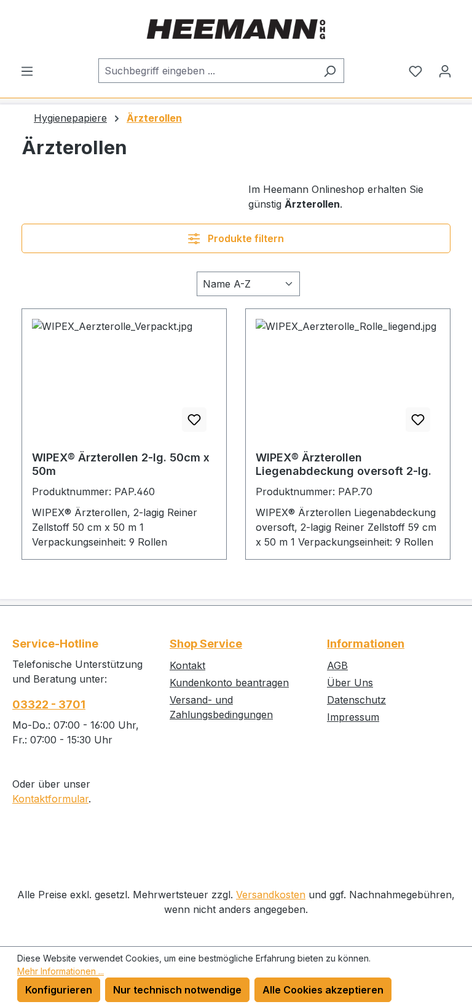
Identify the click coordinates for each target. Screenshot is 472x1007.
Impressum (353, 717)
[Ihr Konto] (445, 70)
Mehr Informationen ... (60, 971)
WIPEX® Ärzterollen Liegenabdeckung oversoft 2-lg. (343, 464)
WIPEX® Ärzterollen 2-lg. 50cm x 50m (121, 464)
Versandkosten (270, 894)
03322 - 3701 (48, 704)
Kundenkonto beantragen (229, 682)
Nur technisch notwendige (177, 990)
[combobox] (207, 70)
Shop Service (206, 643)
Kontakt (187, 665)
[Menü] (27, 70)
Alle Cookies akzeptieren (323, 990)
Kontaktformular (50, 799)
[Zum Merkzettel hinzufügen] (194, 419)
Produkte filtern (244, 238)
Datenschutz (356, 700)
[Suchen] (329, 70)
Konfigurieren (58, 990)
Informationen (365, 643)
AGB (337, 665)
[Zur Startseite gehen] (236, 29)
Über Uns (350, 682)
